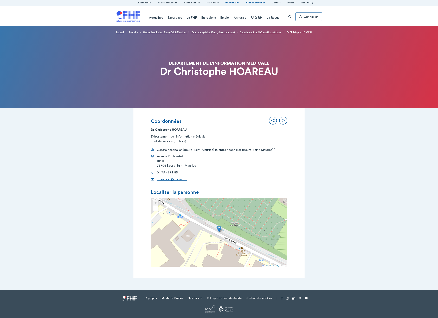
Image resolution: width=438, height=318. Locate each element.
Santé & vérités (192, 3)
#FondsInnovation (255, 3)
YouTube (306, 298)
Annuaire (240, 17)
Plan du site (195, 298)
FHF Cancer (212, 3)
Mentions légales (172, 298)
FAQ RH (256, 17)
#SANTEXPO (232, 3)
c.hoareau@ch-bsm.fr (172, 179)
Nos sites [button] (306, 3)
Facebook (282, 298)
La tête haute (144, 3)
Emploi (224, 17)
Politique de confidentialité (224, 298)
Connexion (311, 16)
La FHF (191, 17)
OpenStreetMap (274, 266)
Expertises (175, 17)
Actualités (156, 17)
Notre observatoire (167, 3)
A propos (151, 298)
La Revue (273, 17)
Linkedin (293, 298)
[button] (273, 121)
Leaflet (266, 266)
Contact (276, 3)
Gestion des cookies (259, 298)
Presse (290, 3)
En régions (208, 17)
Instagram (287, 298)
